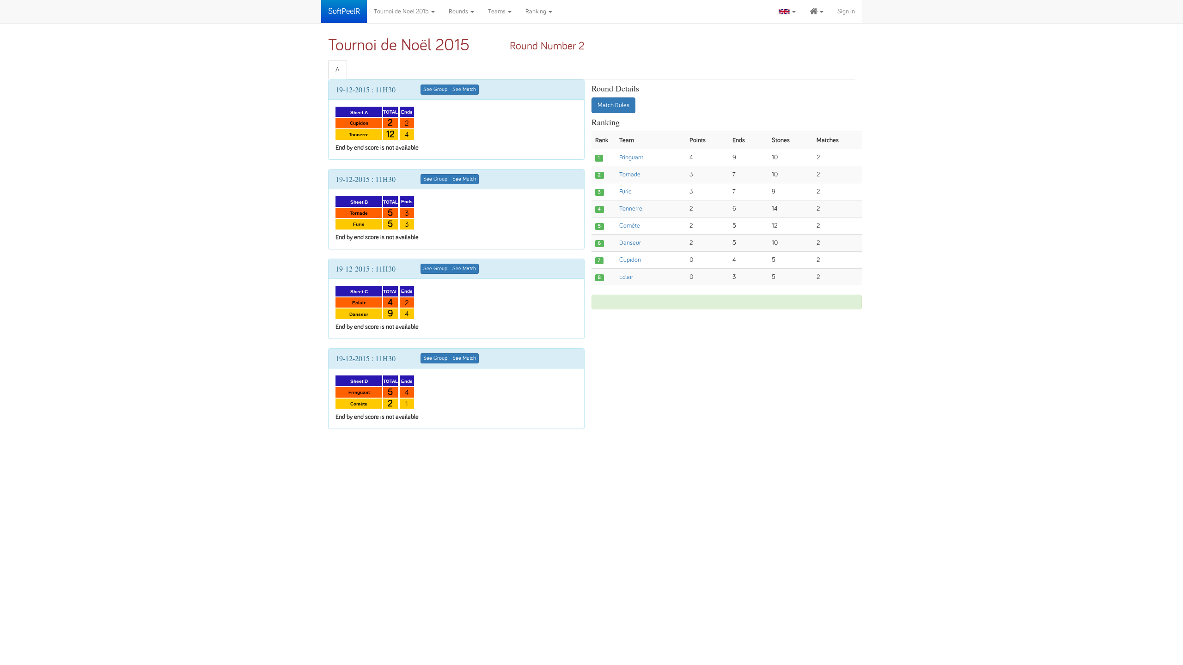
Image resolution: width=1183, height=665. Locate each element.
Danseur (630, 243)
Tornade (629, 174)
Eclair (626, 277)
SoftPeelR (344, 11)
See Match (464, 89)
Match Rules (613, 105)
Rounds (459, 11)
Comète (629, 226)
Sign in (846, 11)
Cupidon (630, 260)
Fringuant (631, 157)
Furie (625, 191)
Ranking (536, 11)
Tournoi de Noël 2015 (402, 11)
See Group (435, 89)
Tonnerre (630, 209)
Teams (497, 11)
